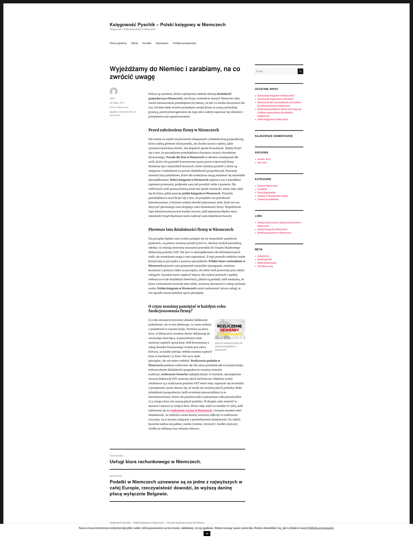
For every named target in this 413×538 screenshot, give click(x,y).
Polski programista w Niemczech (274, 232)
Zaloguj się (263, 256)
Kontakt (146, 43)
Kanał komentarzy (266, 262)
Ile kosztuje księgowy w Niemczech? (276, 95)
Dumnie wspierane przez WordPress (185, 522)
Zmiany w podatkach (268, 199)
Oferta (134, 43)
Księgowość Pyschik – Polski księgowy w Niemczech (168, 24)
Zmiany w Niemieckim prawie (272, 196)
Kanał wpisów (264, 259)
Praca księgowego (266, 192)
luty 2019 (262, 162)
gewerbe (113, 111)
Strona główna (118, 43)
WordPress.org (265, 266)
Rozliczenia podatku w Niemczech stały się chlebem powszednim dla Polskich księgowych (279, 112)
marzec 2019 (264, 159)
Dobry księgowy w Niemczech (272, 119)
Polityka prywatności (184, 43)
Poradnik (262, 189)
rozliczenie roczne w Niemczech (191, 410)
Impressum (162, 43)
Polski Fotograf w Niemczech (272, 229)
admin (112, 98)
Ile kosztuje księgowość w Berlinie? (275, 99)
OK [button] (207, 533)
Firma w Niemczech (119, 107)
